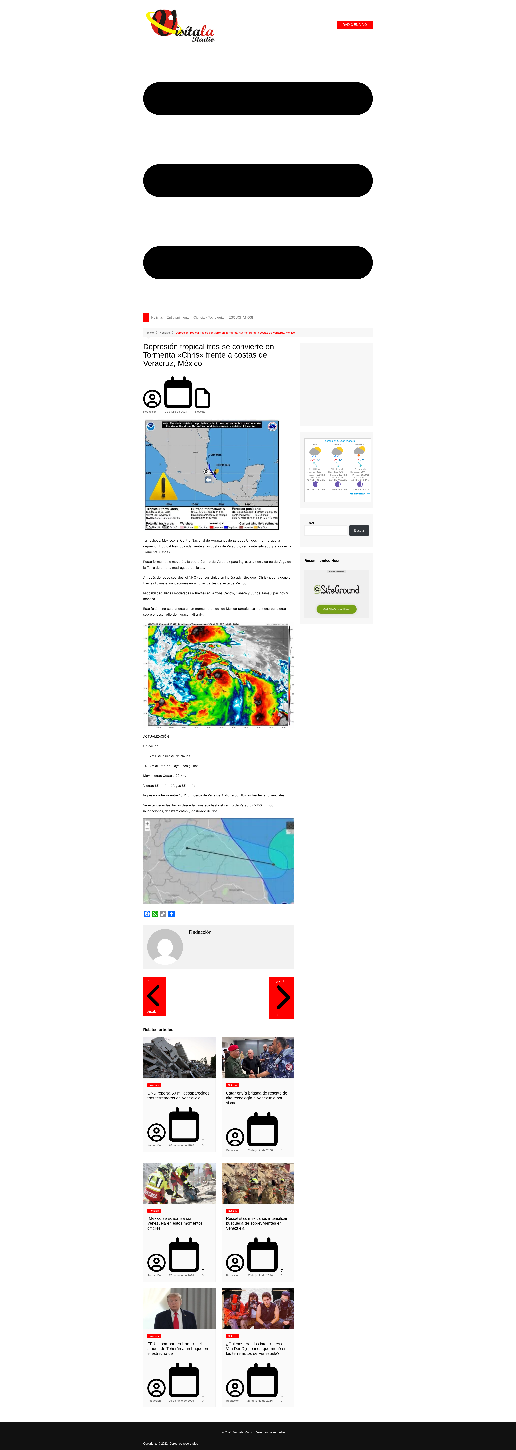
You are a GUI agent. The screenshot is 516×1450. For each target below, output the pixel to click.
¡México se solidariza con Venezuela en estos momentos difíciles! (175, 1223)
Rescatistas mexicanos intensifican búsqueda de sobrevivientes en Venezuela (257, 1223)
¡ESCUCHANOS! (240, 317)
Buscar (309, 523)
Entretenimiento (178, 317)
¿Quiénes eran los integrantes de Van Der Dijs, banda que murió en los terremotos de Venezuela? (256, 1349)
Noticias (157, 317)
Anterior (152, 1011)
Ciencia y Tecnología (209, 317)
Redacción (150, 411)
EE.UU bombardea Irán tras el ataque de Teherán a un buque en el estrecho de (177, 1349)
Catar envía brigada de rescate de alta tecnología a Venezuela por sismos (256, 1098)
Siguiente (279, 981)
